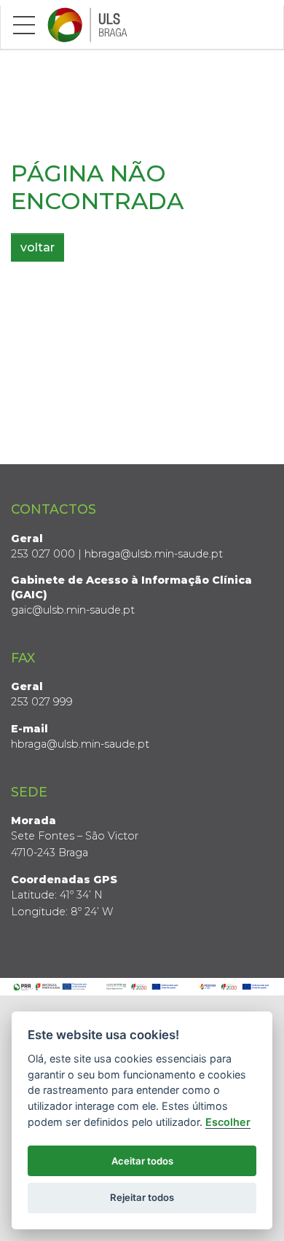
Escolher (228, 1122)
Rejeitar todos (142, 1197)
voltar (37, 247)
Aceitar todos (142, 1161)
